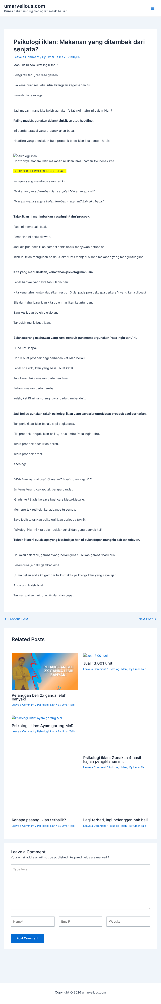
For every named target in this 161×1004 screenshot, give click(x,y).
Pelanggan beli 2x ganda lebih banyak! (47, 778)
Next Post (147, 619)
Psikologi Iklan (46, 784)
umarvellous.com (24, 6)
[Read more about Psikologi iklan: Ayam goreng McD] (37, 798)
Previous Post (16, 619)
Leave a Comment (26, 57)
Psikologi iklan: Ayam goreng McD (43, 805)
